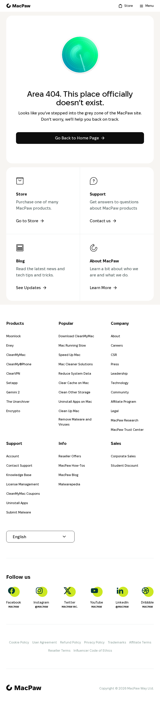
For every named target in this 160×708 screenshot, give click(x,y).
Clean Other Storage (74, 392)
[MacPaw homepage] (18, 5)
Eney (10, 345)
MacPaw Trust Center (127, 429)
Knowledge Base (18, 475)
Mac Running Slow (72, 345)
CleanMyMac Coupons (23, 493)
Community (120, 392)
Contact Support (19, 465)
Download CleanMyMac (76, 336)
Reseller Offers (70, 456)
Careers (117, 345)
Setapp (12, 383)
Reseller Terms (59, 650)
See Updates (28, 288)
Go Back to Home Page (77, 138)
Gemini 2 (13, 392)
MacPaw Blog (68, 475)
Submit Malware (18, 512)
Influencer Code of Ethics (93, 650)
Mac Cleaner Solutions (76, 364)
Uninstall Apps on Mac (75, 401)
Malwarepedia (69, 484)
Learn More (100, 288)
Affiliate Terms (140, 642)
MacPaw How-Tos (72, 465)
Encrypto (13, 411)
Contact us (100, 221)
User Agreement (44, 642)
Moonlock (13, 336)
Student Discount (124, 465)
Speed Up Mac (69, 355)
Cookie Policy (19, 642)
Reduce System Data (75, 373)
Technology (119, 383)
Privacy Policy (94, 642)
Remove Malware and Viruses (75, 422)
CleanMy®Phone (18, 364)
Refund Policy (70, 642)
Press (115, 364)
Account (12, 456)
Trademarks (117, 642)
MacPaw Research (124, 420)
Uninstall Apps (17, 503)
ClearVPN (13, 373)
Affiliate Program (123, 401)
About (115, 336)
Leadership (119, 373)
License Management (22, 484)
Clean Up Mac (69, 411)
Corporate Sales (123, 456)
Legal (115, 411)
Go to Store (27, 221)
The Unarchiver (17, 401)
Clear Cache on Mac (74, 383)
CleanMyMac (16, 355)
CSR (114, 355)
